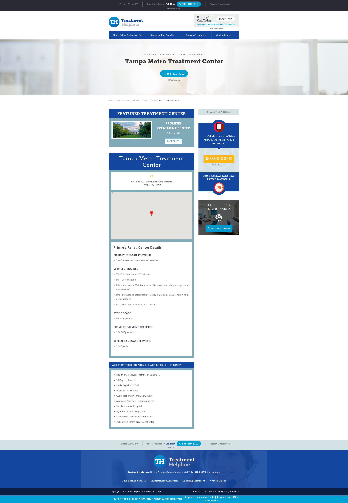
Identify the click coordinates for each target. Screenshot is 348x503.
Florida (136, 100)
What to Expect (223, 35)
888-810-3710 (175, 73)
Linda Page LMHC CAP (127, 385)
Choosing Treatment (195, 35)
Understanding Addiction (162, 35)
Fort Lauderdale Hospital (129, 406)
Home (111, 100)
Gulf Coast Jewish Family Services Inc (134, 395)
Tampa (145, 100)
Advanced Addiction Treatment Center (135, 400)
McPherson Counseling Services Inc (134, 416)
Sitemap (235, 491)
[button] (151, 213)
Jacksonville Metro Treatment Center (135, 421)
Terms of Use (208, 491)
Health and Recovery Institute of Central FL (138, 374)
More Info (173, 141)
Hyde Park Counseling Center (131, 411)
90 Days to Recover (126, 380)
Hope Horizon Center (127, 390)
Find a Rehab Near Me (127, 35)
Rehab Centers (123, 100)
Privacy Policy (223, 491)
